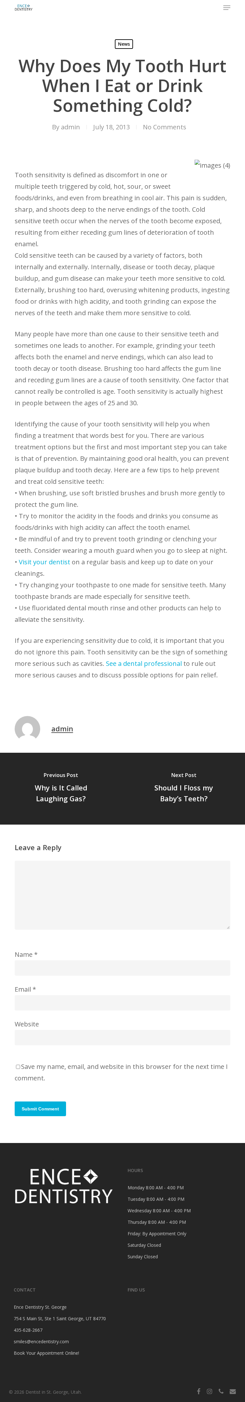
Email (25, 989)
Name (26, 954)
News (124, 44)
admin (70, 127)
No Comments (164, 127)
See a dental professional (144, 663)
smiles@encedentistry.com (41, 1341)
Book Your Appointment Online (46, 1353)
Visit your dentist (44, 562)
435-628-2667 (28, 1330)
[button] (226, 7)
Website (27, 1024)
